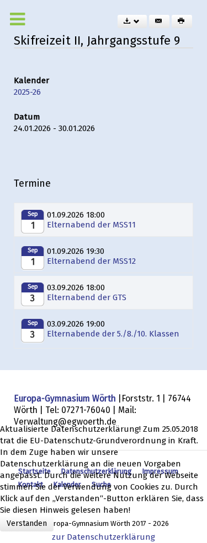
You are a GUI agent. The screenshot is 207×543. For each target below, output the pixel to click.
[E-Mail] (159, 21)
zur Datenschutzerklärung (103, 537)
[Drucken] (182, 21)
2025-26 (27, 92)
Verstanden (27, 523)
